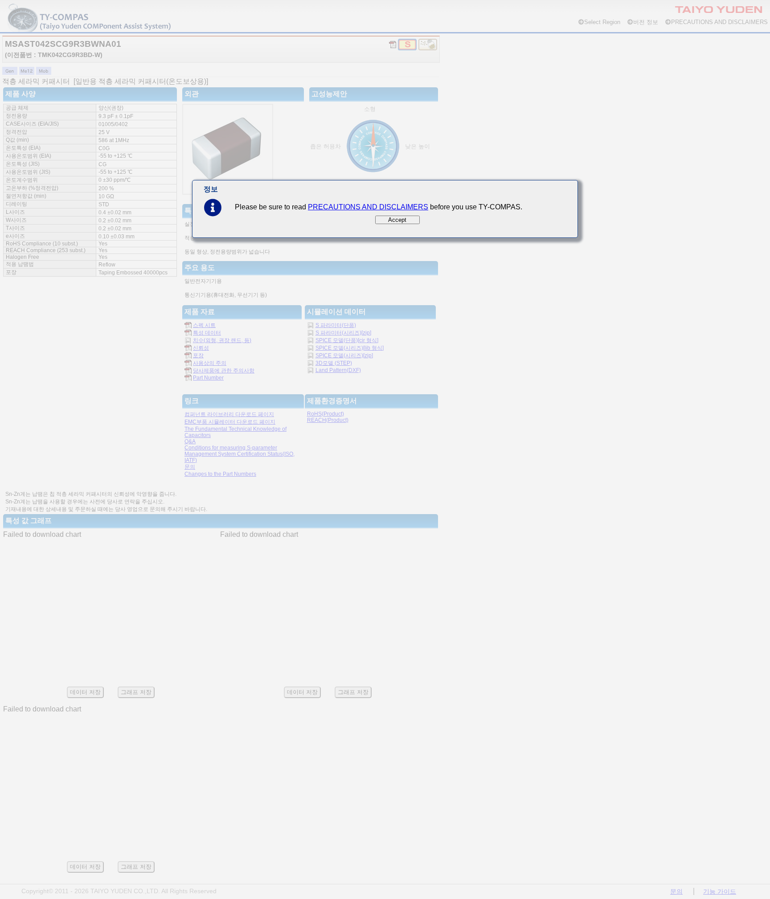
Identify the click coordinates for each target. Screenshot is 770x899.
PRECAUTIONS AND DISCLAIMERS (368, 207)
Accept (397, 220)
